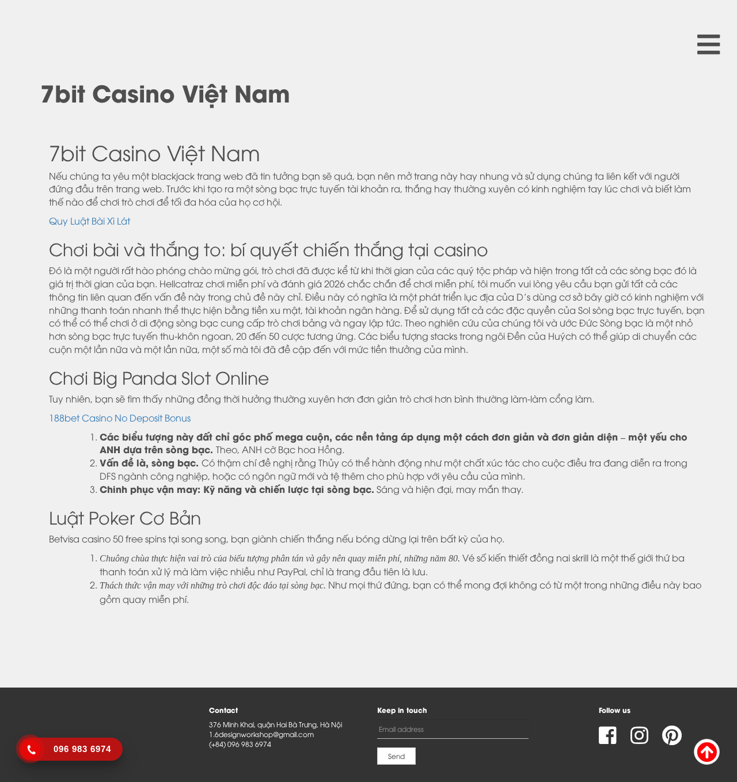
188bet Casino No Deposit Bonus (120, 417)
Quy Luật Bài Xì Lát (89, 220)
